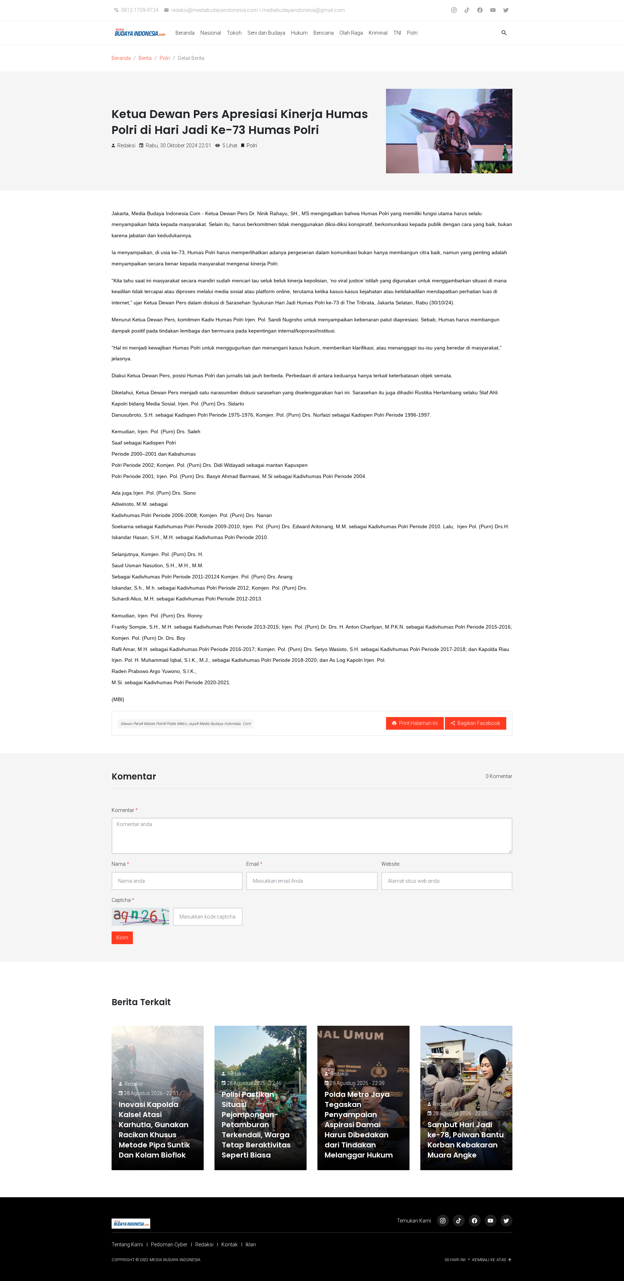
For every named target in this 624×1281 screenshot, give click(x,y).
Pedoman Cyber (169, 1244)
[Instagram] (443, 1220)
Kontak (229, 1244)
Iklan (251, 1244)
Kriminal (378, 33)
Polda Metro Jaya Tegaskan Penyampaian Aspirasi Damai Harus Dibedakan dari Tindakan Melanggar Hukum (359, 1124)
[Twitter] (506, 1220)
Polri (412, 33)
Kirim (122, 938)
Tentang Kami (127, 1244)
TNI (397, 33)
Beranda (185, 33)
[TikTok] (459, 1220)
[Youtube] (491, 1220)
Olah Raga (351, 33)
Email (254, 864)
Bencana (323, 33)
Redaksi (134, 1084)
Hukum (299, 33)
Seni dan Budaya (266, 33)
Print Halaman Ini (418, 723)
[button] (504, 33)
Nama (120, 864)
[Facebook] (475, 1220)
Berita (145, 58)
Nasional (210, 33)
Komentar (125, 810)
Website (390, 864)
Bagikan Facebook (478, 723)
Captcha (123, 900)
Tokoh (234, 33)
